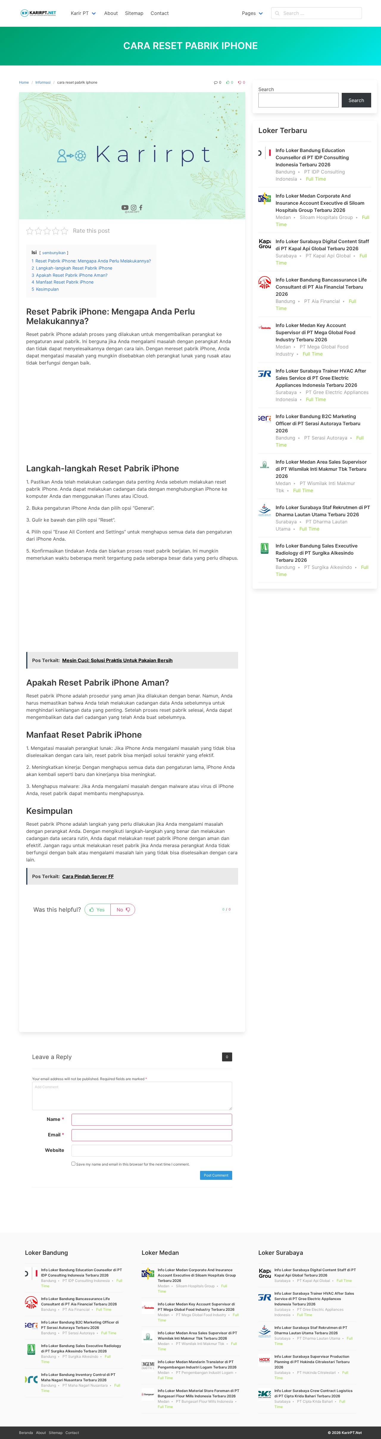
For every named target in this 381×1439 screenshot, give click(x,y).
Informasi (43, 82)
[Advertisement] (132, 412)
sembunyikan (53, 253)
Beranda (26, 1432)
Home (24, 82)
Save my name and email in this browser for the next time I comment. (132, 1164)
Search (266, 89)
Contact (72, 1432)
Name (55, 1119)
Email (56, 1135)
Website (54, 1150)
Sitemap (56, 1432)
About (41, 1432)
